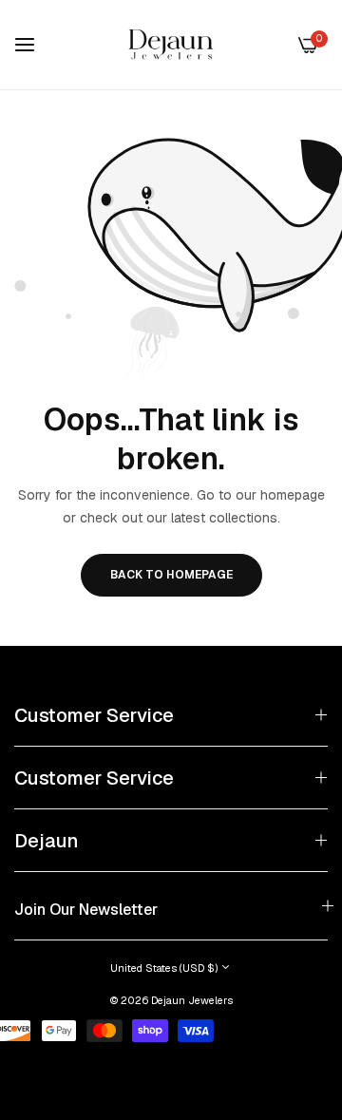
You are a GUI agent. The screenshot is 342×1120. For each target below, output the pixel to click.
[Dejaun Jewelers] (171, 44)
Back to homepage (171, 574)
